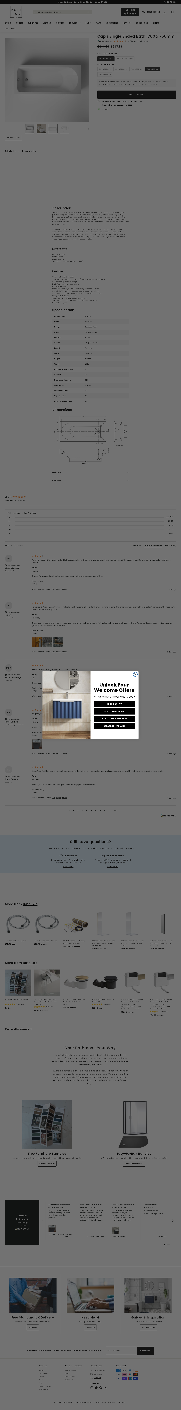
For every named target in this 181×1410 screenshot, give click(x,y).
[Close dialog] (135, 674)
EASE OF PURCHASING (114, 711)
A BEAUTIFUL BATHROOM (114, 718)
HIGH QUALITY (114, 704)
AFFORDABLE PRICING (114, 726)
